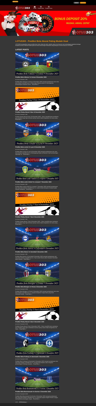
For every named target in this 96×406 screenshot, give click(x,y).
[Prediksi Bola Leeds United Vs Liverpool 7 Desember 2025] (37, 168)
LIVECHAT (15, 1)
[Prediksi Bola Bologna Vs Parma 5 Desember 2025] (37, 273)
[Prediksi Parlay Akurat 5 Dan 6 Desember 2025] (37, 308)
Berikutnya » (24, 402)
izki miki (18, 79)
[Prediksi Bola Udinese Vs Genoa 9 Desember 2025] (37, 63)
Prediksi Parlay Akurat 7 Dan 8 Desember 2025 (29, 217)
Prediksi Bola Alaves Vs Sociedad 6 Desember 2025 (31, 252)
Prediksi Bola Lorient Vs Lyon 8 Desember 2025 (30, 147)
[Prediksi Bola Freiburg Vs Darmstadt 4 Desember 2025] (37, 343)
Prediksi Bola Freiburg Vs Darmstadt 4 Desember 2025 (32, 356)
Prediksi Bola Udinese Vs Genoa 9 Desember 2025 (30, 77)
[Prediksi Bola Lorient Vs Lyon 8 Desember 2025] (37, 133)
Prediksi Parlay (48, 8)
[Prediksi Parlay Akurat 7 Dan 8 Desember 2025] (37, 203)
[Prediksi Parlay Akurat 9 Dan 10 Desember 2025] (37, 98)
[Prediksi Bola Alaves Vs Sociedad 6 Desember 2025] (37, 238)
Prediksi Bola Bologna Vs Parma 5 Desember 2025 (31, 286)
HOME (34, 8)
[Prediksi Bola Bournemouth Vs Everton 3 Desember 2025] (37, 378)
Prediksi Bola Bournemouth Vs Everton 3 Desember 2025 (33, 391)
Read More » (35, 84)
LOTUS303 (18, 44)
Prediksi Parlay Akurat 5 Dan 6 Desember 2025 (29, 321)
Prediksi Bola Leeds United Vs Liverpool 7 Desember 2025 (33, 182)
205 (20, 402)
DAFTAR (83, 2)
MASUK (76, 2)
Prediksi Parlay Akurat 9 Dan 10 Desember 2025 (30, 112)
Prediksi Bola (41, 8)
